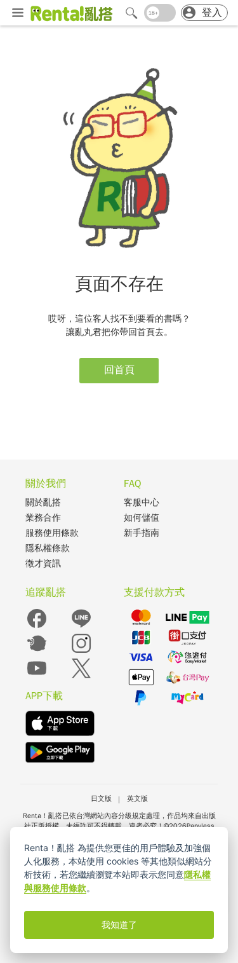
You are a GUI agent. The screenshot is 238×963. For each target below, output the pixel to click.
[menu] (17, 13)
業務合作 (43, 517)
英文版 (137, 798)
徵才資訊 (43, 563)
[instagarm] (81, 651)
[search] (131, 12)
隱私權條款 (47, 548)
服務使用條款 (52, 533)
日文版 (101, 798)
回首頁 (119, 370)
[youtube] (36, 676)
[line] (81, 627)
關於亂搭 (43, 502)
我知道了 (119, 925)
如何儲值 (141, 517)
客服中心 (141, 502)
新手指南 (141, 533)
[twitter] (81, 676)
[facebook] (36, 627)
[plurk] (36, 651)
